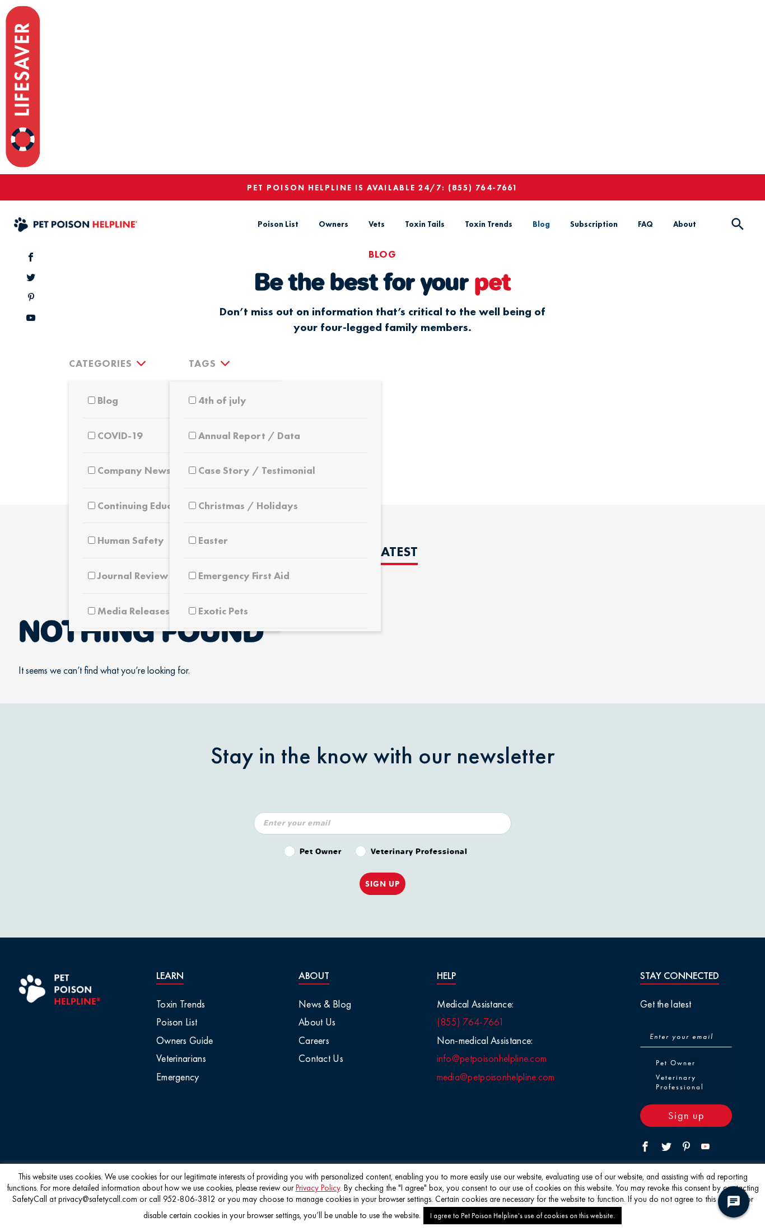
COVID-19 (120, 435)
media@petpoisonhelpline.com (496, 1076)
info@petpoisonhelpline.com (492, 1058)
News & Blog (324, 1003)
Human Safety (130, 540)
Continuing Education (146, 505)
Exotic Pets (223, 610)
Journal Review (132, 575)
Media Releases (133, 610)
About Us (316, 1021)
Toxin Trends (488, 224)
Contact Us (320, 1058)
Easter (213, 540)
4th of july (222, 400)
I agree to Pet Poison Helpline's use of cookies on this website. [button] (522, 1215)
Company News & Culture (157, 470)
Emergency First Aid (244, 575)
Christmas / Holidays (248, 505)
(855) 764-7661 (483, 188)
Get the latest (665, 1003)
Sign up (686, 1115)
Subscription (594, 224)
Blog (541, 224)
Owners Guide (184, 1040)
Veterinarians (181, 1058)
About (684, 224)
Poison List (278, 224)
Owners (333, 224)
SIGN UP (382, 884)
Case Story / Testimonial (256, 470)
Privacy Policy (318, 1187)
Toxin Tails (425, 224)
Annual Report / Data (249, 435)
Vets (376, 224)
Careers (313, 1040)
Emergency (177, 1076)
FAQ (645, 224)
